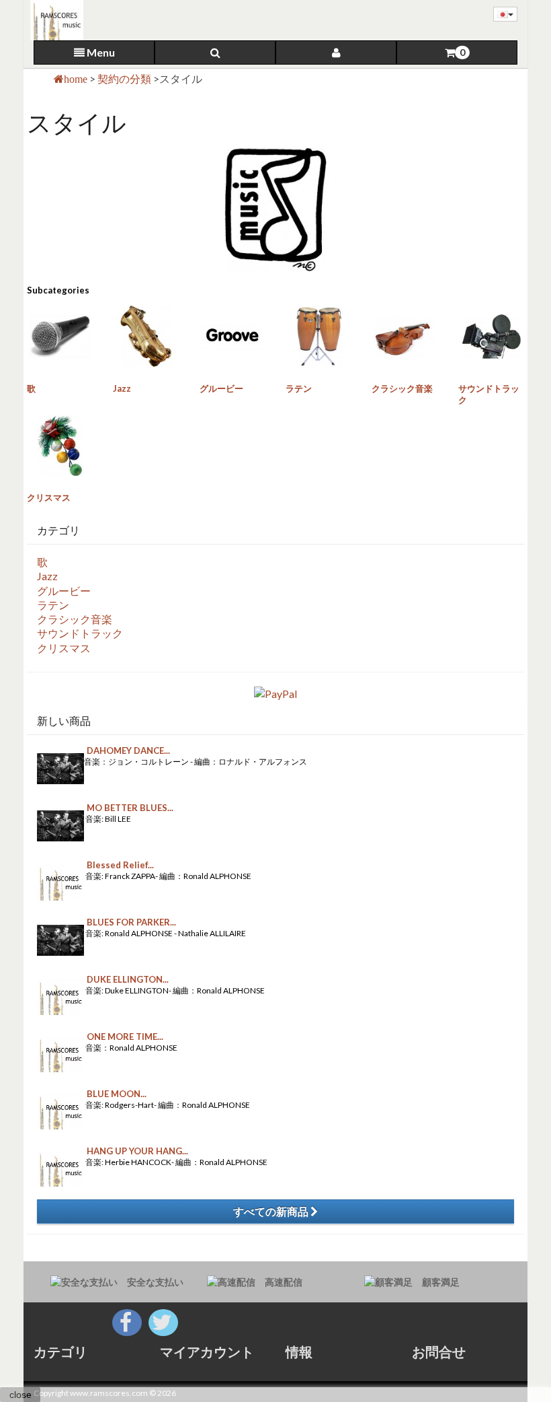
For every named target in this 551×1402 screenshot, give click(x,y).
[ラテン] (318, 336)
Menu (100, 52)
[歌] (60, 336)
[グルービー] (232, 336)
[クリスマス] (60, 445)
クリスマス (49, 497)
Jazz (122, 388)
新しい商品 (64, 720)
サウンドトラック (80, 633)
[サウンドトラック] (491, 336)
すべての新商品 (271, 1211)
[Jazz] (146, 336)
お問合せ (439, 1351)
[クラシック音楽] (404, 336)
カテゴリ (60, 1351)
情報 (299, 1351)
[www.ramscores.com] (53, 20)
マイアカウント (207, 1351)
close (20, 1394)
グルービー (221, 388)
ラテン (299, 388)
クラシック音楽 (402, 388)
